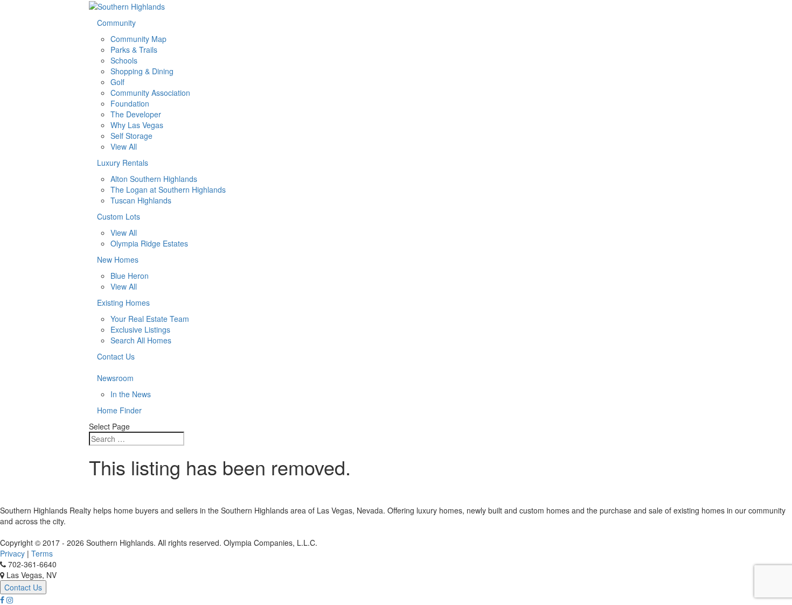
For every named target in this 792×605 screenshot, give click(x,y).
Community (116, 22)
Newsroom (115, 377)
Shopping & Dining (141, 71)
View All (123, 146)
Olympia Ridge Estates (149, 243)
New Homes (117, 259)
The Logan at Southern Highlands (168, 189)
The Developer (135, 114)
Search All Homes (140, 340)
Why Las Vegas (136, 124)
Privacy (12, 553)
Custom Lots (118, 216)
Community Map (138, 38)
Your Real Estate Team (149, 318)
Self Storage (131, 135)
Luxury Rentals (122, 162)
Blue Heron (129, 275)
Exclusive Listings (140, 329)
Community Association (150, 92)
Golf (117, 81)
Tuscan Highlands (140, 200)
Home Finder (119, 410)
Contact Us (116, 356)
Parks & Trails (133, 49)
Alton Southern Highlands (153, 178)
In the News (130, 394)
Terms (42, 553)
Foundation (129, 103)
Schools (123, 60)
